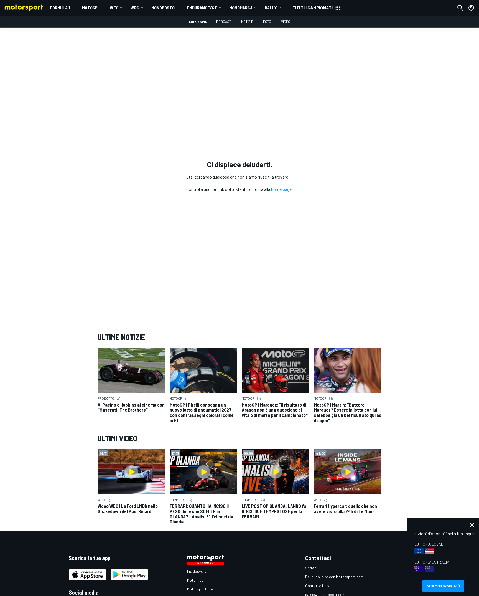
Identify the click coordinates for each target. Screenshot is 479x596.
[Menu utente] (471, 7)
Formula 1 (60, 7)
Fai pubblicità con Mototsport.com (334, 576)
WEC (114, 7)
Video (285, 21)
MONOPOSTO (163, 7)
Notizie (247, 21)
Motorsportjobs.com (204, 589)
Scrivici (311, 567)
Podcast (223, 21)
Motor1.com (197, 580)
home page (281, 189)
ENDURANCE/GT (202, 7)
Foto (267, 21)
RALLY (271, 7)
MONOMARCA (241, 7)
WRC (135, 7)
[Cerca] (460, 7)
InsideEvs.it (196, 571)
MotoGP (90, 7)
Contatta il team (319, 585)
